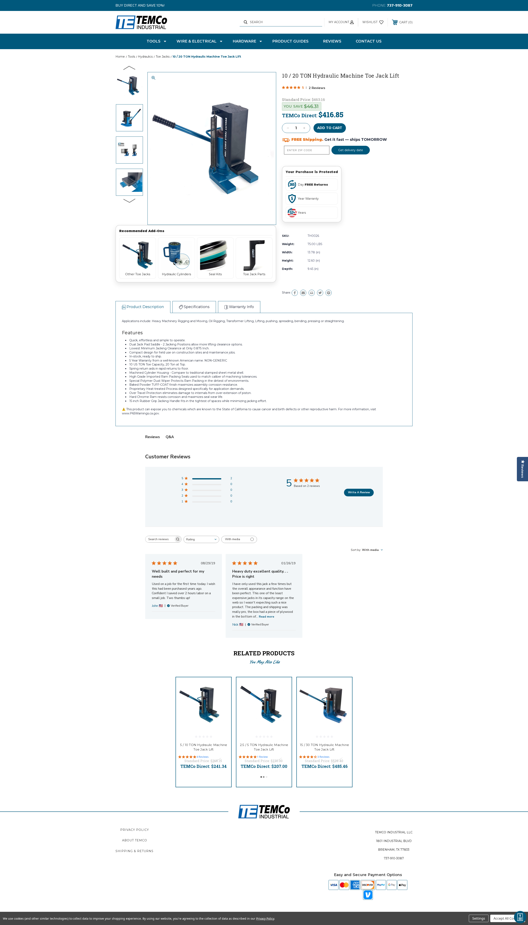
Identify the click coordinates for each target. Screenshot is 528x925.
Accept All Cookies (508, 918)
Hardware (244, 41)
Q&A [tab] (170, 436)
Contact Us (369, 41)
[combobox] (201, 539)
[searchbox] (159, 539)
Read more (266, 617)
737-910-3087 (399, 5)
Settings (478, 918)
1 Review (262, 757)
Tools (153, 41)
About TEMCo (134, 840)
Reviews (332, 41)
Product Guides (290, 41)
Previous (129, 68)
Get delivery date (350, 150)
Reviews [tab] (152, 436)
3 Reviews (323, 757)
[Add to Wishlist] (223, 696)
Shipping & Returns (134, 851)
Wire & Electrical (197, 41)
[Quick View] (223, 685)
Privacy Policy (134, 830)
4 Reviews (203, 757)
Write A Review (359, 492)
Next (129, 200)
